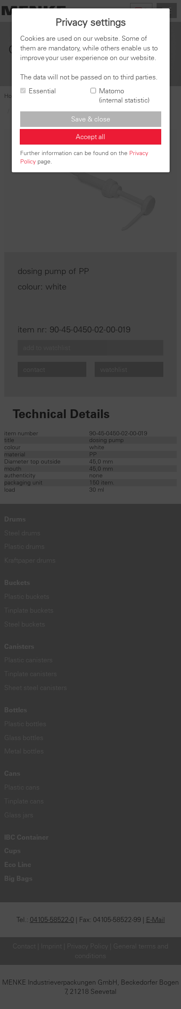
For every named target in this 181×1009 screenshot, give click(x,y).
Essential (42, 91)
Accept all (90, 136)
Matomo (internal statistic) (124, 96)
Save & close (90, 119)
